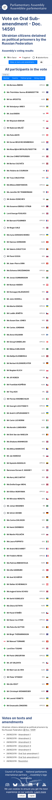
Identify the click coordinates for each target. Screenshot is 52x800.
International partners (16, 775)
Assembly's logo (38, 775)
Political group (26, 78)
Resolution (23, 761)
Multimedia (26, 778)
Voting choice (39, 78)
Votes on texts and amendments (22, 62)
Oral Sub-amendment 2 (28, 757)
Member (6, 78)
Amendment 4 (24, 746)
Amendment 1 (24, 734)
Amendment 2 (24, 738)
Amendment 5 (24, 750)
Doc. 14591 (31, 730)
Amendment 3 (24, 742)
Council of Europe (14, 771)
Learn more (40, 792)
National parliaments (36, 771)
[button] (41, 62)
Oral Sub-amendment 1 (28, 753)
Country (15, 78)
